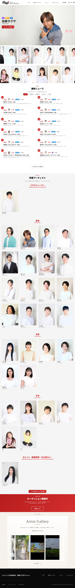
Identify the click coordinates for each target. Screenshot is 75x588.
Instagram (36, 563)
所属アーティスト (37, 2)
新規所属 (37, 94)
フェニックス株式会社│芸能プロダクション (16, 575)
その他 (49, 94)
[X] (71, 2)
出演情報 (31, 94)
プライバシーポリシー (12, 584)
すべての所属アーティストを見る (37, 491)
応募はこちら (37, 508)
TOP (29, 2)
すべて (25, 94)
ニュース (46, 2)
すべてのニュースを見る (37, 166)
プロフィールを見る (8, 33)
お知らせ (43, 94)
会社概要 (64, 2)
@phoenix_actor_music (37, 530)
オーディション (55, 2)
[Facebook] (74, 2)
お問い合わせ (21, 584)
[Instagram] (69, 2)
